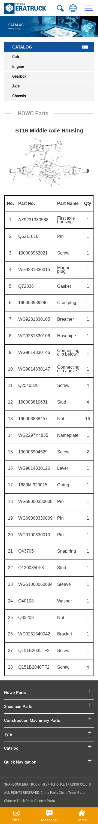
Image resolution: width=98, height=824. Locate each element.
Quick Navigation (20, 762)
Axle (16, 86)
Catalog (11, 748)
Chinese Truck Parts (18, 801)
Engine (18, 66)
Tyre (8, 734)
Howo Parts (15, 692)
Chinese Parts (44, 801)
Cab (15, 56)
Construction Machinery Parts (32, 720)
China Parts (50, 793)
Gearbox (19, 76)
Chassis (19, 96)
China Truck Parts (72, 793)
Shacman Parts (18, 706)
